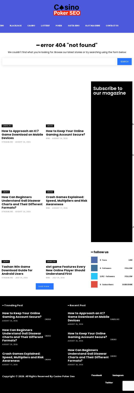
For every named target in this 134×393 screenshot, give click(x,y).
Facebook (97, 375)
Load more (43, 286)
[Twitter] (100, 383)
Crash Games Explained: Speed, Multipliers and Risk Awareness (66, 200)
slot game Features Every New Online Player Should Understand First (65, 270)
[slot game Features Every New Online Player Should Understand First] (67, 240)
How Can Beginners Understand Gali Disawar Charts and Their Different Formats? (22, 202)
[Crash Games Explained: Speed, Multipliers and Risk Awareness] (67, 170)
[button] (129, 25)
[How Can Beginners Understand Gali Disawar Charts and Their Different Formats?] (22, 170)
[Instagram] (108, 375)
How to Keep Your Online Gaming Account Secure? (65, 133)
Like (130, 260)
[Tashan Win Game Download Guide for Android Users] (22, 240)
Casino (50, 126)
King (48, 138)
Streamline (7, 142)
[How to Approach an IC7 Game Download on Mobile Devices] (22, 104)
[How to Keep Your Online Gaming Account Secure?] (67, 104)
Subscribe (127, 284)
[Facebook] (87, 375)
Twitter (109, 382)
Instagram (118, 375)
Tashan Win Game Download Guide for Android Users (17, 270)
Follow (128, 268)
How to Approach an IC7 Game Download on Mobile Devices (22, 134)
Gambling (7, 126)
